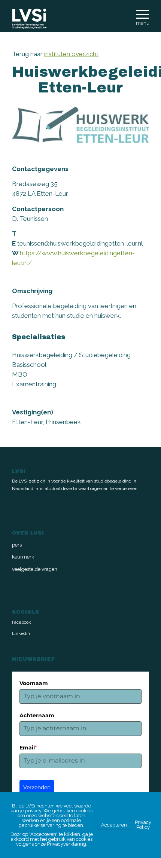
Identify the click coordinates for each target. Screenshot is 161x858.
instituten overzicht (71, 54)
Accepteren (114, 825)
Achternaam (36, 715)
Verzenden (37, 787)
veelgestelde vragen (34, 569)
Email (28, 747)
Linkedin (21, 633)
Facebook (21, 622)
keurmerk (23, 557)
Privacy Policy (143, 824)
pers (17, 545)
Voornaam (33, 683)
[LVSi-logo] (66, 19)
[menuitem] (138, 18)
